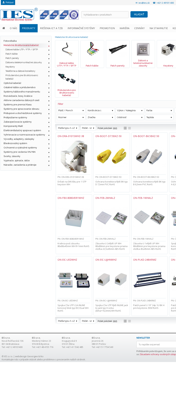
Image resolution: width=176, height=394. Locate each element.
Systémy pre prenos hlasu (18, 104)
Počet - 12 (87, 128)
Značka (91, 117)
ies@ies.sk (144, 2)
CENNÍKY (139, 28)
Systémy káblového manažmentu (22, 91)
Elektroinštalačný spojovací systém (22, 130)
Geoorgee (32, 356)
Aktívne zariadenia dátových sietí (21, 100)
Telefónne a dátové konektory (20, 71)
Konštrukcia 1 (94, 110)
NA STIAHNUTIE (159, 28)
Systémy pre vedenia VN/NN (19, 152)
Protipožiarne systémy (15, 117)
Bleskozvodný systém (15, 143)
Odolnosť (121, 117)
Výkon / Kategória (126, 110)
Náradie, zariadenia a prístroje (20, 165)
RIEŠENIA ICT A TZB (51, 28)
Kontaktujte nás (10, 359)
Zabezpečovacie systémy (18, 121)
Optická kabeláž (12, 83)
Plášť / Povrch (65, 110)
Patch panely (12, 58)
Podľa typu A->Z (66, 128)
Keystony (10, 66)
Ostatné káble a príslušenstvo (19, 87)
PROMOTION (107, 28)
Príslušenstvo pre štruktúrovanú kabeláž (22, 77)
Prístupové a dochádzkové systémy (23, 113)
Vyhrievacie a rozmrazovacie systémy (24, 134)
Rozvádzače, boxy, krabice (18, 96)
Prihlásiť (9, 2)
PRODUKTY (28, 28)
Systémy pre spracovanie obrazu (21, 109)
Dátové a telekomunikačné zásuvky (24, 62)
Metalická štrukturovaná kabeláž (21, 45)
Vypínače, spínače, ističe (17, 160)
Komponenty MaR (13, 126)
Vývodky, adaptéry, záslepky (19, 139)
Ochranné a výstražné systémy (20, 147)
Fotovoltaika (10, 41)
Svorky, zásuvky (12, 156)
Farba (149, 110)
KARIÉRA (124, 28)
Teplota (150, 117)
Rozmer (62, 117)
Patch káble (12, 53)
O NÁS (13, 28)
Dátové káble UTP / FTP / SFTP (22, 49)
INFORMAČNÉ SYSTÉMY (81, 28)
